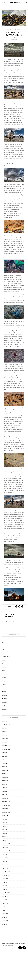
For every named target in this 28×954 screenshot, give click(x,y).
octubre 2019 (5, 808)
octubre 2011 (5, 913)
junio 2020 (4, 787)
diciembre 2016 (6, 892)
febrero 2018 (5, 864)
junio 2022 (4, 763)
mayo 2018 (5, 857)
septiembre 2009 (6, 924)
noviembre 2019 (6, 805)
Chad (3, 649)
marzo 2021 (5, 777)
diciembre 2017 (6, 871)
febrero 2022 (5, 770)
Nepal (3, 688)
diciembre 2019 (6, 801)
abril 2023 (4, 756)
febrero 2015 (5, 896)
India (3, 660)
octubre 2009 (5, 921)
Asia (3, 642)
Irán (3, 663)
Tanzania (4, 702)
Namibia (4, 684)
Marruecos (17, 29)
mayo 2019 (5, 826)
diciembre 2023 (6, 745)
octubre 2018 (5, 847)
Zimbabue (4, 709)
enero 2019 (5, 840)
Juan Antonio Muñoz (11, 2)
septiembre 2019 (6, 812)
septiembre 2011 (6, 917)
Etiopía (4, 653)
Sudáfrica (4, 698)
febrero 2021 (5, 780)
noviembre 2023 (6, 749)
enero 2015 (5, 899)
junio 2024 (4, 735)
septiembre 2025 (6, 724)
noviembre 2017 (6, 875)
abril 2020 (4, 794)
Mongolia (4, 681)
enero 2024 (5, 742)
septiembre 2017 (6, 882)
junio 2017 (4, 889)
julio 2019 (4, 819)
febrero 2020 (5, 798)
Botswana (4, 646)
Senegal (4, 691)
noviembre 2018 (6, 843)
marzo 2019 (5, 833)
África (9, 29)
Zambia (4, 705)
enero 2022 (5, 773)
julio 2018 (4, 854)
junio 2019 (4, 822)
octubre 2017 (5, 878)
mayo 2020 (5, 791)
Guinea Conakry (6, 656)
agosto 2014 (5, 906)
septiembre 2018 (6, 850)
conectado (17, 620)
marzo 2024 (5, 738)
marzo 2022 (5, 766)
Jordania (4, 667)
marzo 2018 (5, 861)
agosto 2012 (5, 910)
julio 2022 (4, 759)
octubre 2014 (5, 903)
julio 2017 (4, 885)
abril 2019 (4, 829)
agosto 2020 (5, 784)
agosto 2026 (5, 721)
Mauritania (4, 677)
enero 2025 (5, 731)
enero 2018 (5, 868)
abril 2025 (4, 728)
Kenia (3, 670)
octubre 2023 (5, 752)
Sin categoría (5, 695)
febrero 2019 (5, 836)
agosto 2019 (5, 815)
